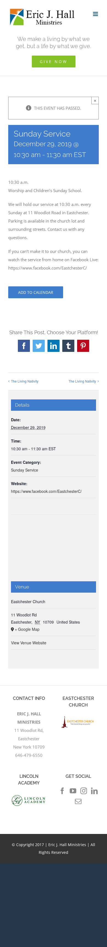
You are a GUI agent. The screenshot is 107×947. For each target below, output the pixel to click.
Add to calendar (35, 292)
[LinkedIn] (94, 791)
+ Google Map (27, 629)
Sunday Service (24, 470)
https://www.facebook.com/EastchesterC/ (46, 491)
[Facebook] (62, 791)
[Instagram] (83, 791)
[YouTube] (73, 791)
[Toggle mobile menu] (96, 14)
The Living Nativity (24, 381)
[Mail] (78, 801)
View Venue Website (28, 642)
